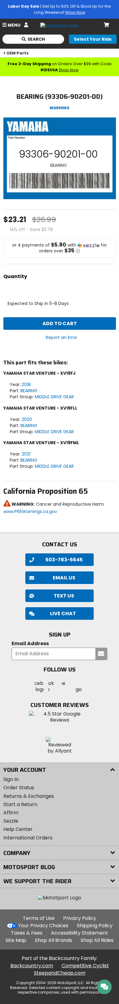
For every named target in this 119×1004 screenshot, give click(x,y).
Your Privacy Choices (43, 925)
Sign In (11, 779)
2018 (26, 384)
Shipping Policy (95, 925)
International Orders (27, 837)
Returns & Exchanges (28, 796)
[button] (60, 248)
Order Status (18, 787)
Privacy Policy (79, 918)
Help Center (18, 829)
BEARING (28, 391)
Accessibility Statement (79, 932)
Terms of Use (39, 918)
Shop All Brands (53, 940)
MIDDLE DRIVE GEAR (54, 397)
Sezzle (10, 820)
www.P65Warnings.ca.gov (30, 511)
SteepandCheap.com (59, 972)
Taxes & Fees (26, 932)
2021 (26, 454)
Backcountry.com (31, 965)
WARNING (59, 107)
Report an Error (61, 337)
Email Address (30, 644)
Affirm (10, 812)
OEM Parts (17, 53)
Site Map (15, 940)
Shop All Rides (97, 940)
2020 (27, 419)
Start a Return (20, 804)
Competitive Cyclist (85, 965)
